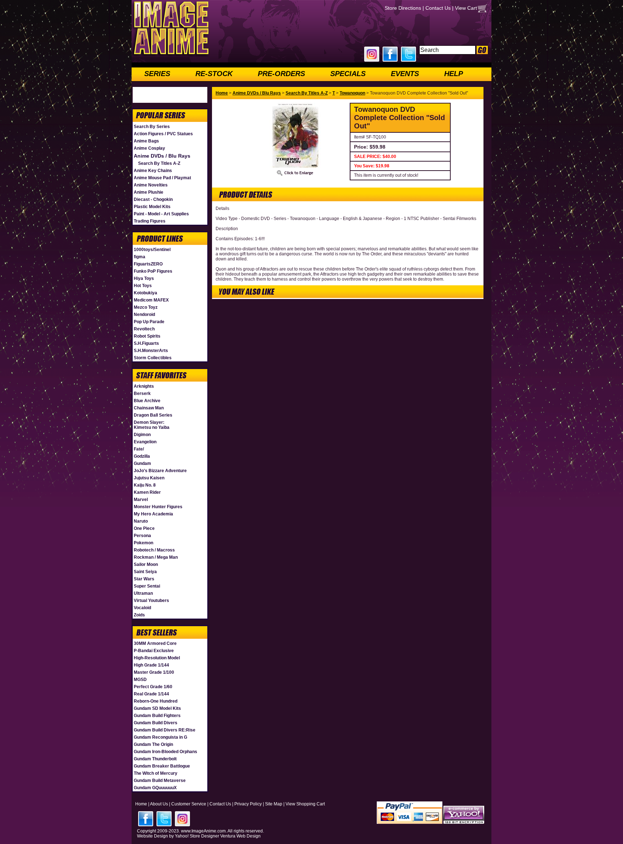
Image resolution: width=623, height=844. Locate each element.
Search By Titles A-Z (159, 163)
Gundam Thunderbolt (155, 758)
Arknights (144, 386)
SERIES (157, 74)
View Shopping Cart (305, 803)
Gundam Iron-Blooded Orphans (165, 751)
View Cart (466, 8)
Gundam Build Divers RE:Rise (164, 730)
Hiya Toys (144, 278)
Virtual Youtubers (151, 600)
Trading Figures (149, 221)
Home (222, 93)
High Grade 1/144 (151, 665)
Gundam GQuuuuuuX (155, 787)
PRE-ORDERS (281, 74)
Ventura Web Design (240, 836)
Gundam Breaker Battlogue (162, 766)
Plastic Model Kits (152, 206)
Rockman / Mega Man (156, 557)
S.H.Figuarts (146, 343)
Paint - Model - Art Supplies (161, 213)
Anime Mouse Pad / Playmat (162, 177)
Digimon (142, 434)
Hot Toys (143, 285)
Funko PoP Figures (153, 271)
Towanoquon (352, 93)
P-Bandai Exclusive (154, 650)
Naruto (141, 521)
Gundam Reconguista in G (160, 737)
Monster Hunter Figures (158, 506)
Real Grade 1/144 (151, 693)
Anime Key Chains (153, 170)
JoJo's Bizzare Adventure (160, 470)
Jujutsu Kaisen (149, 477)
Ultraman (143, 593)
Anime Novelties (151, 185)
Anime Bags (146, 141)
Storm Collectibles (153, 357)
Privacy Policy (248, 803)
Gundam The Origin (153, 744)
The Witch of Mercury (155, 773)
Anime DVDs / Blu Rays (162, 156)
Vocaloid (142, 607)
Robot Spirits (147, 336)
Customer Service (188, 803)
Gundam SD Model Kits (157, 708)
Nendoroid (144, 314)
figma (139, 256)
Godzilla (142, 456)
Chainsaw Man (149, 407)
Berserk (142, 393)
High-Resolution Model (157, 657)
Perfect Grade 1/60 (153, 686)
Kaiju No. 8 (145, 485)
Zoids (139, 614)
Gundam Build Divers (155, 722)
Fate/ (139, 449)
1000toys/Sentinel (152, 249)
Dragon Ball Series (153, 415)
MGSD (140, 679)
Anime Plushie (148, 192)
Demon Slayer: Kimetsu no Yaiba (151, 425)
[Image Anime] (170, 55)
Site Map (273, 803)
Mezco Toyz (146, 307)
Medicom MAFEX (151, 300)
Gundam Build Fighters (157, 715)
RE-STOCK (214, 74)
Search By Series (152, 126)
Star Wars (144, 578)
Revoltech (144, 328)
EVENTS (405, 74)
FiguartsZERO (148, 264)
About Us (159, 803)
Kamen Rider (147, 492)
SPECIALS (348, 74)
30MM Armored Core (155, 643)
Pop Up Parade (149, 321)
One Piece (144, 528)
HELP (453, 74)
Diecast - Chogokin (153, 199)
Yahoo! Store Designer (197, 836)
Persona (142, 535)
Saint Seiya (145, 571)
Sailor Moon (146, 564)
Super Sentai (147, 586)
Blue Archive (147, 400)
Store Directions (403, 8)
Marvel (141, 499)
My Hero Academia (153, 513)
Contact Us (438, 8)
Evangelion (145, 441)
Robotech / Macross (154, 550)
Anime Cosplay (149, 148)
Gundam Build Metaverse (160, 780)
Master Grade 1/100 (154, 672)
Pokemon (143, 542)
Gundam (142, 463)
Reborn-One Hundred (155, 701)
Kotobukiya (145, 292)
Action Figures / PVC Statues (163, 133)
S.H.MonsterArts (151, 350)
